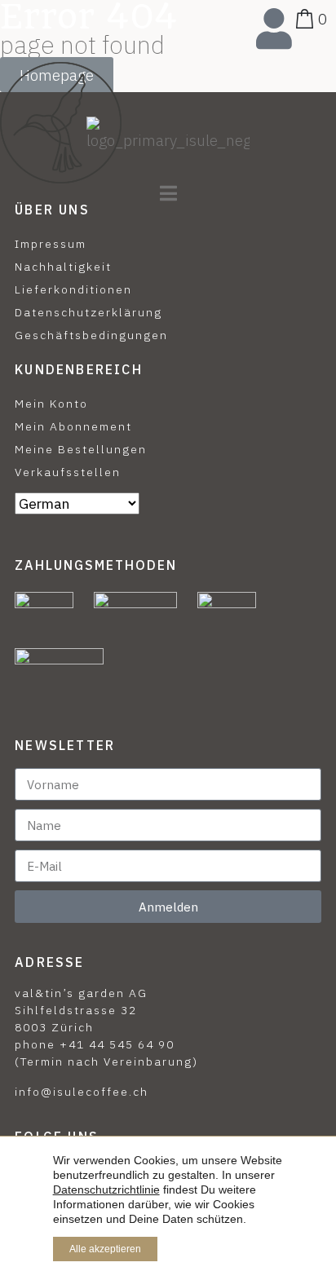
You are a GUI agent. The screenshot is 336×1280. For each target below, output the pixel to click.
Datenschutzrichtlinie (106, 1189)
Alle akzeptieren (105, 1249)
